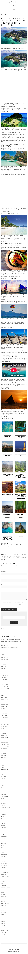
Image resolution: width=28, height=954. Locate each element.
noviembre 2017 (5, 702)
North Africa (4, 874)
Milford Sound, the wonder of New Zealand (12, 650)
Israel (2, 845)
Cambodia (3, 789)
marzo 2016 (4, 706)
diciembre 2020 (4, 675)
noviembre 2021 (5, 657)
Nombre (3, 571)
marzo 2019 (4, 695)
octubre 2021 (4, 659)
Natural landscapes (12, 544)
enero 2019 (4, 697)
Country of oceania (6, 807)
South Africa (4, 901)
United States (4, 930)
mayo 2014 (3, 733)
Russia (2, 892)
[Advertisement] (14, 192)
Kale (18, 949)
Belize (2, 783)
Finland (3, 823)
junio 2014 (3, 731)
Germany (3, 827)
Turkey (3, 923)
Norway (3, 881)
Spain (2, 910)
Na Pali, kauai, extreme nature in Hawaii (10, 639)
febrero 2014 (4, 737)
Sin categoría (4, 899)
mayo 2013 (3, 755)
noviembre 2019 (5, 684)
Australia (3, 776)
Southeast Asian (5, 907)
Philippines (18, 544)
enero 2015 (4, 715)
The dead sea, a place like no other (9, 647)
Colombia (3, 803)
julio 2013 (3, 751)
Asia (7, 544)
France (3, 825)
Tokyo (2, 919)
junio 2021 (3, 664)
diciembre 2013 (4, 742)
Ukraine (3, 925)
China (2, 800)
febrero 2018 (4, 699)
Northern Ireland (5, 878)
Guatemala (4, 832)
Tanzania (3, 912)
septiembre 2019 (5, 688)
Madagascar (4, 854)
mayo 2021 (3, 666)
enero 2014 (4, 739)
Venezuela (3, 932)
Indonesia (3, 843)
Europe (3, 821)
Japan (2, 850)
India (2, 841)
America (3, 767)
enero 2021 (4, 673)
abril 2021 (3, 668)
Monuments (4, 865)
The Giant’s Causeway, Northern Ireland (11, 641)
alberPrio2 (6, 543)
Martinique (4, 858)
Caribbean (3, 794)
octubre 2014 (4, 722)
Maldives (3, 856)
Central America (5, 796)
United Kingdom (5, 927)
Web (2, 584)
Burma (3, 787)
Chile (2, 798)
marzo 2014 (4, 735)
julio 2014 (3, 728)
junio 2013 (3, 753)
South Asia (3, 905)
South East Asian (21, 546)
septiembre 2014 (5, 724)
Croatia (3, 809)
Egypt (2, 816)
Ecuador (3, 814)
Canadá (3, 792)
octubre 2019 (4, 686)
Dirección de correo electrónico (9, 578)
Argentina (3, 772)
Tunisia (3, 921)
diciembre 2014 (4, 717)
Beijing (3, 778)
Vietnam (3, 934)
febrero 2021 (4, 670)
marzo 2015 (4, 713)
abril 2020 (3, 677)
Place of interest (23, 544)
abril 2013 (3, 757)
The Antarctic (4, 914)
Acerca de (3, 632)
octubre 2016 (4, 704)
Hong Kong (4, 836)
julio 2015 (3, 708)
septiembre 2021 (5, 661)
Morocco (3, 867)
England (3, 818)
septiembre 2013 (5, 746)
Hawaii (2, 834)
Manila (10, 546)
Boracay (6, 546)
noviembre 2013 (5, 744)
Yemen (2, 936)
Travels (14, 2)
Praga (2, 890)
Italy (2, 847)
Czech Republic (5, 812)
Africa (2, 765)
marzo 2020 (4, 679)
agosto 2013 (4, 748)
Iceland (3, 838)
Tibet (2, 916)
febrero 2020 (4, 681)
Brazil (2, 785)
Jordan (3, 852)
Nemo (13, 546)
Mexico (3, 861)
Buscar (14, 622)
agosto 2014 (4, 726)
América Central (5, 769)
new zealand (4, 872)
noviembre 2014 (5, 719)
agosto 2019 (4, 690)
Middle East (4, 863)
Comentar (3, 590)
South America (5, 903)
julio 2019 (3, 693)
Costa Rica (3, 805)
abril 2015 (3, 711)
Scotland (3, 896)
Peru (2, 883)
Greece (3, 829)
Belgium (3, 780)
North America (5, 876)
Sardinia (3, 894)
